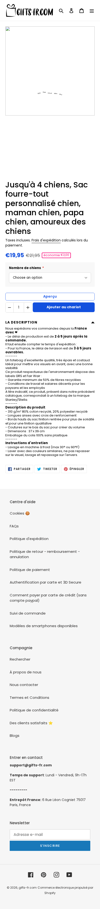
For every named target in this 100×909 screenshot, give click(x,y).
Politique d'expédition (29, 538)
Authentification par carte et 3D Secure (45, 582)
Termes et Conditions (29, 697)
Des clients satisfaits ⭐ (31, 722)
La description (21, 322)
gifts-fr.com (28, 888)
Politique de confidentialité (34, 710)
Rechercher (20, 659)
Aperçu (50, 296)
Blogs (14, 735)
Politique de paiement (30, 569)
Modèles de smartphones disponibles (44, 625)
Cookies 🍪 (20, 513)
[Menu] (92, 10)
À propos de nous (26, 672)
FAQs (14, 526)
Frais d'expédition (46, 240)
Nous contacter (24, 684)
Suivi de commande (28, 613)
